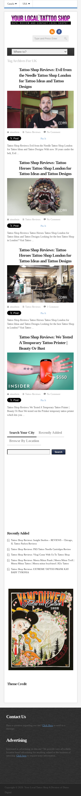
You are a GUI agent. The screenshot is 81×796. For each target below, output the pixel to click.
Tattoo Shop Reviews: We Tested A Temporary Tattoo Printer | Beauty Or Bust (46, 342)
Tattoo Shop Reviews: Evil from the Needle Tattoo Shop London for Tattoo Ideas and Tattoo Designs (45, 78)
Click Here (47, 725)
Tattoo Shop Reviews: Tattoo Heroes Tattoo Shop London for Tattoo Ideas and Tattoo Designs (45, 168)
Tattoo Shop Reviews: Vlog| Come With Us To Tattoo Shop (40, 554)
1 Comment (53, 306)
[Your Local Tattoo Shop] (41, 23)
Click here (21, 755)
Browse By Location (24, 441)
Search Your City (22, 432)
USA (23, 3)
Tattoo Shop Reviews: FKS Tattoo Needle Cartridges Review (41, 549)
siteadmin (14, 132)
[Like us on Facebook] (59, 31)
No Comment (53, 132)
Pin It (43, 138)
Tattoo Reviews (32, 132)
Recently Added (50, 432)
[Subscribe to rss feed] (52, 31)
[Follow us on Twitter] (66, 31)
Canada (9, 3)
